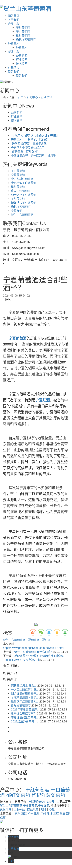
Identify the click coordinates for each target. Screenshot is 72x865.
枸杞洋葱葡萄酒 (26, 39)
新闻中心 (13, 51)
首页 (20, 97)
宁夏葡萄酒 (18, 175)
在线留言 (13, 67)
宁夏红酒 (16, 211)
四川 (69, 813)
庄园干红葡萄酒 (21, 191)
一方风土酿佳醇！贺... (25, 689)
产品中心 (13, 24)
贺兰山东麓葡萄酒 (22, 215)
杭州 (30, 813)
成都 (3, 817)
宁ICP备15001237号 (41, 801)
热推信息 (5, 809)
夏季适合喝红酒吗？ (23, 713)
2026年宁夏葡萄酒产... (25, 709)
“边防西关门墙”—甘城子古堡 (29, 143)
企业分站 (19, 809)
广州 (43, 813)
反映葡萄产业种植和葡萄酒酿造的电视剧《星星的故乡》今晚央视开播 (34, 658)
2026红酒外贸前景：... (25, 721)
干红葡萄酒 (23, 28)
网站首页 (13, 16)
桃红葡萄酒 (23, 35)
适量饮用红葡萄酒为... (25, 701)
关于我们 (13, 20)
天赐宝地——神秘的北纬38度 (29, 139)
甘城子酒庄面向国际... (25, 697)
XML (52, 809)
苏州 (17, 813)
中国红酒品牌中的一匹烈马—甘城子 (33, 155)
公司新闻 (21, 55)
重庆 (62, 813)
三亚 (56, 813)
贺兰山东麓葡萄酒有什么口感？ (33, 652)
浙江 (24, 813)
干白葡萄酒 (23, 31)
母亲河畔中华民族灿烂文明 (28, 147)
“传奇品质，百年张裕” (24, 151)
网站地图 (32, 809)
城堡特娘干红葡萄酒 (23, 203)
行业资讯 (21, 59)
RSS (43, 809)
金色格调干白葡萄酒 (23, 183)
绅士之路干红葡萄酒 (23, 195)
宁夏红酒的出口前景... (25, 717)
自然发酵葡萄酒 (21, 705)
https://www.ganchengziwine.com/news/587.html (33, 648)
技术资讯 (21, 63)
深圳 (49, 813)
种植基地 (13, 43)
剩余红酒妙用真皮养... (25, 693)
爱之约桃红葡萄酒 (22, 179)
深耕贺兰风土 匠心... (24, 685)
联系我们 (13, 71)
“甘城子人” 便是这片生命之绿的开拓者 (35, 135)
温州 (37, 813)
